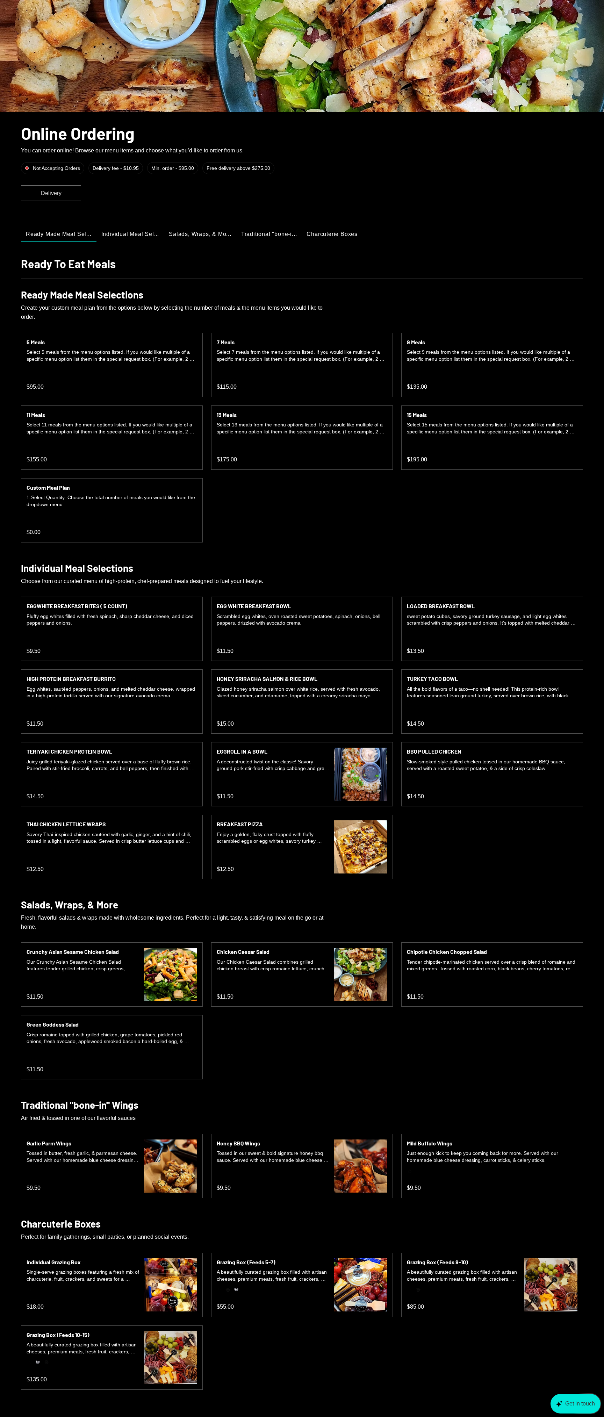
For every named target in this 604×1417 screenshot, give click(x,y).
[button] (51, 193)
